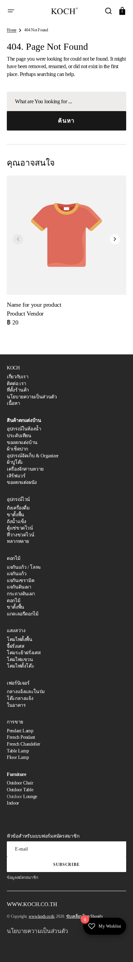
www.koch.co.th (41, 916)
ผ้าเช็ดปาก (17, 449)
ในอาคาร (16, 705)
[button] (10, 10)
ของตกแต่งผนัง (22, 482)
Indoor (13, 803)
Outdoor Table (20, 789)
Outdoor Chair (20, 782)
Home (11, 30)
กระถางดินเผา (21, 593)
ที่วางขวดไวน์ (20, 534)
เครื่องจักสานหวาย (25, 469)
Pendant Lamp (20, 730)
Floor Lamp (18, 757)
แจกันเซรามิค (20, 580)
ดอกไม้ (13, 600)
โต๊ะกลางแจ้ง (20, 698)
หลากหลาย (18, 541)
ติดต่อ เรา (16, 383)
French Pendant (21, 737)
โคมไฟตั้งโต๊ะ (20, 666)
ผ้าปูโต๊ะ (15, 462)
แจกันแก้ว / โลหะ (24, 567)
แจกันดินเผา (19, 587)
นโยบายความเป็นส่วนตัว (32, 396)
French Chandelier (23, 744)
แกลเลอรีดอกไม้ (23, 613)
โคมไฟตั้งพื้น (19, 639)
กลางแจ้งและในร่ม (26, 691)
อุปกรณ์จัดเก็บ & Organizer (33, 455)
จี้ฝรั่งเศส (15, 646)
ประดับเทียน (19, 435)
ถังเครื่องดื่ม (18, 507)
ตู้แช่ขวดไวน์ (20, 528)
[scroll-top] (118, 947)
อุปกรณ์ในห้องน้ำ (24, 428)
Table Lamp (18, 750)
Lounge (30, 796)
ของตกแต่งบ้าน (22, 442)
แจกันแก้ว (16, 573)
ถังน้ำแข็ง (16, 521)
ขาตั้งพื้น (15, 514)
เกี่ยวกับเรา (18, 376)
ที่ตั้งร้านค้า (18, 390)
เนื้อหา (13, 403)
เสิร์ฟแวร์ (16, 475)
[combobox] (66, 101)
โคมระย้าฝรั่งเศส (24, 652)
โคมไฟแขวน (20, 659)
